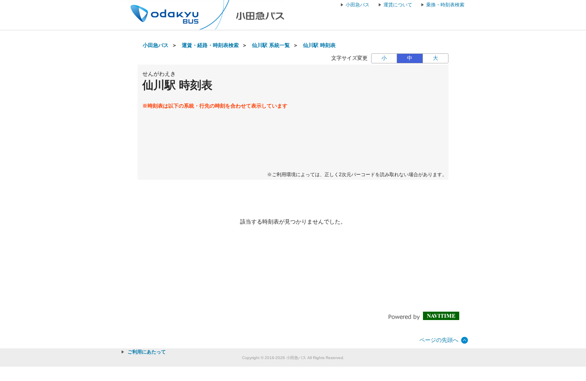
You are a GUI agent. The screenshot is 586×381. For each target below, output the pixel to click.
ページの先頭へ (438, 340)
